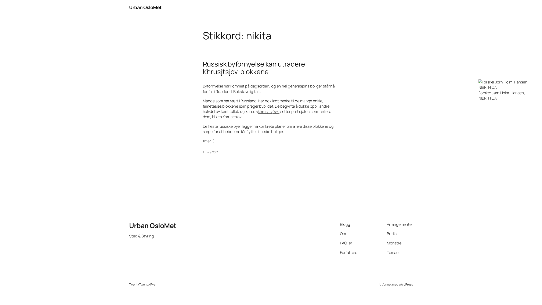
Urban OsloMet (145, 7)
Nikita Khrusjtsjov (226, 116)
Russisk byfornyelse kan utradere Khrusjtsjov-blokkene (254, 67)
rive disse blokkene (312, 126)
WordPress (406, 284)
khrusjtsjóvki (268, 111)
